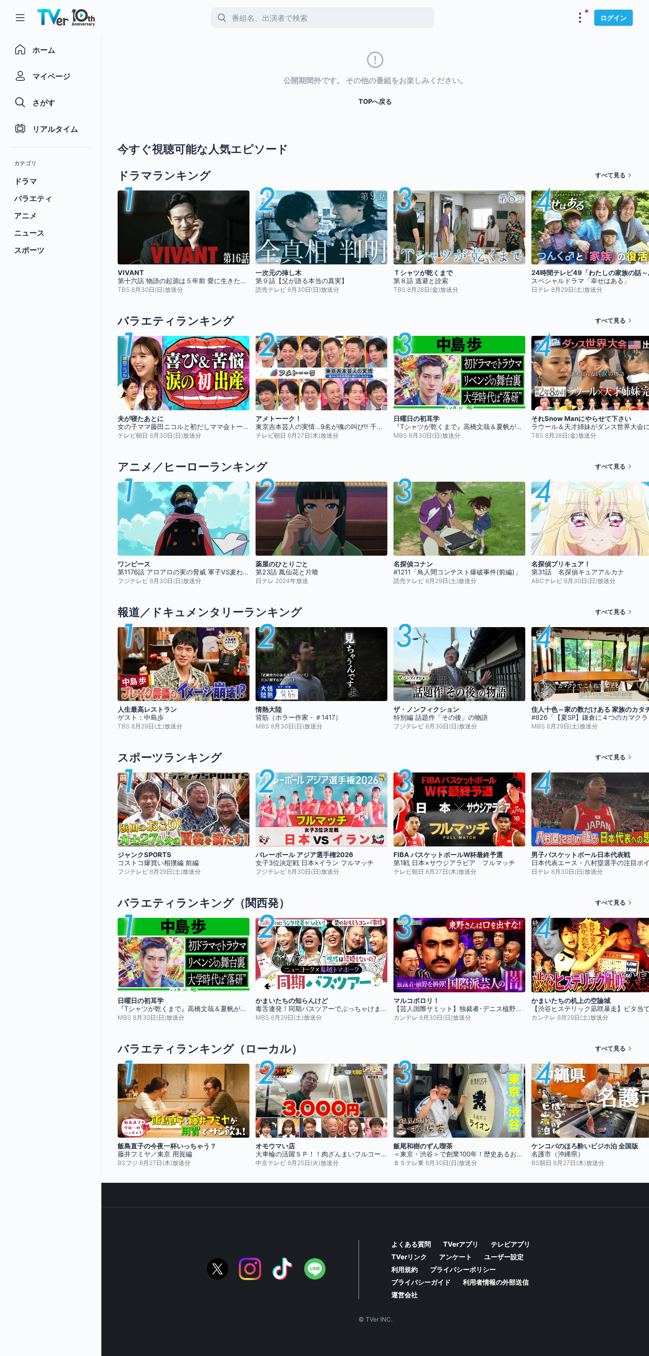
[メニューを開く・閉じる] (580, 18)
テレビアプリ (510, 1244)
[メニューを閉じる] (20, 18)
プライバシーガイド (421, 1282)
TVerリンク (409, 1257)
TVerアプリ (461, 1244)
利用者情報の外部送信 (496, 1282)
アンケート (455, 1257)
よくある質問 (411, 1244)
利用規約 (404, 1269)
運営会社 (404, 1295)
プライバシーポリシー (463, 1269)
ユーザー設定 (504, 1257)
